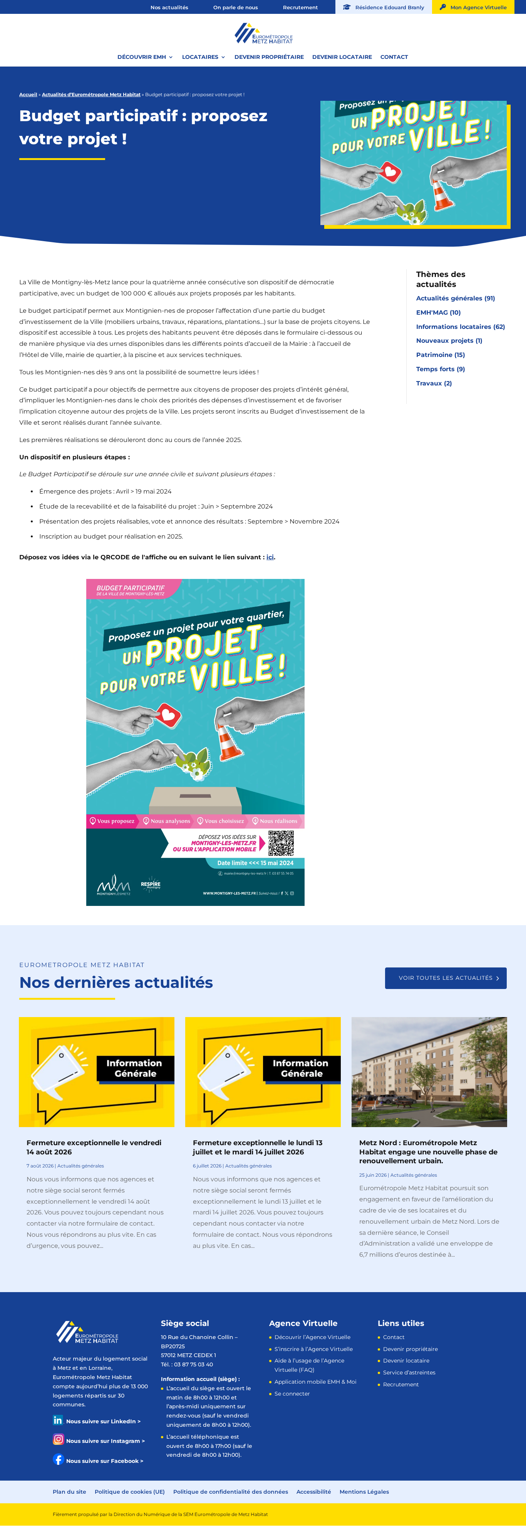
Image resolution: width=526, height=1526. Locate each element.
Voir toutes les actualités (446, 977)
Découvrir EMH (141, 57)
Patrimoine (434, 355)
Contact (394, 57)
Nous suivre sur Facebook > (104, 1461)
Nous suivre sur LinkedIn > (103, 1421)
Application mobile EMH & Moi (316, 1381)
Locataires (200, 57)
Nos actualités (169, 7)
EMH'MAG (432, 312)
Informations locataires (453, 326)
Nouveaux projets (445, 340)
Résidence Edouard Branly (387, 7)
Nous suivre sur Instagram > (105, 1441)
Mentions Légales (364, 1491)
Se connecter (292, 1393)
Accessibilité (314, 1491)
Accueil (28, 94)
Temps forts (435, 369)
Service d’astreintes (409, 1372)
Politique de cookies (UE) (130, 1491)
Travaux (429, 383)
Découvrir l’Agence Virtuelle (312, 1337)
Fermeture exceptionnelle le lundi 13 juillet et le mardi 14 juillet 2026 (258, 1147)
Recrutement (300, 7)
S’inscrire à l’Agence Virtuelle (314, 1349)
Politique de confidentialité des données (230, 1491)
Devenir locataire (342, 57)
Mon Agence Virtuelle (476, 7)
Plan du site (69, 1491)
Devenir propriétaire (269, 57)
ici (270, 557)
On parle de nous (235, 7)
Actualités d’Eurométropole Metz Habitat (91, 94)
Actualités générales (449, 298)
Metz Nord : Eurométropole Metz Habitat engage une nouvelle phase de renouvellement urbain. (428, 1152)
